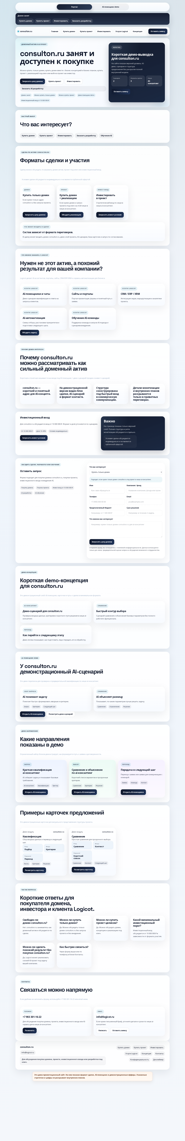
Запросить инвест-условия (110, 215)
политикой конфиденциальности (129, 548)
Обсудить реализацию (71, 215)
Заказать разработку (81, 21)
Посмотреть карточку (34, 870)
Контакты (159, 1053)
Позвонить (29, 1030)
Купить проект (43, 21)
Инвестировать (61, 21)
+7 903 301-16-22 (32, 1017)
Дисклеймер (158, 1059)
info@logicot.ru (105, 1017)
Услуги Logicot (122, 31)
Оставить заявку (158, 31)
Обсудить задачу (29, 332)
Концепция (137, 31)
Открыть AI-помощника (32, 714)
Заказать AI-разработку (32, 88)
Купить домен (25, 21)
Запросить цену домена (32, 81)
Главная (54, 31)
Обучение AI (106, 135)
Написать (102, 1030)
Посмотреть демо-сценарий (61, 714)
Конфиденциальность (139, 1059)
